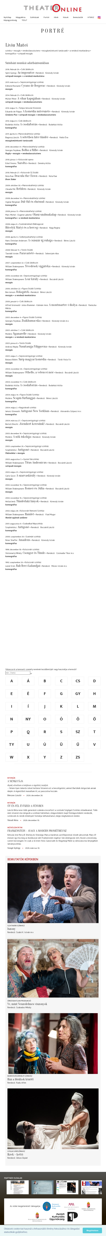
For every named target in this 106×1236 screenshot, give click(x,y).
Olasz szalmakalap (44, 214)
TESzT (24, 20)
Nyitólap (7, 17)
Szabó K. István (23, 932)
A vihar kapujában (29, 98)
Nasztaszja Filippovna (33, 346)
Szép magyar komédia (32, 359)
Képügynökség (10, 20)
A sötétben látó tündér (34, 137)
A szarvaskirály (26, 475)
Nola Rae (53, 176)
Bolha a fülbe (30, 150)
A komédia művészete (36, 111)
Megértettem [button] (92, 1230)
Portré (46, 17)
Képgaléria (20, 17)
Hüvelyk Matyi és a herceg (21, 227)
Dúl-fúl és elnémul (32, 202)
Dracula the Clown (26, 176)
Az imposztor (26, 72)
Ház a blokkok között (20, 1079)
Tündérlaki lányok (27, 501)
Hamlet (29, 514)
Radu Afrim (21, 1082)
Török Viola (63, 359)
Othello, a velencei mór (39, 372)
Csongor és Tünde (34, 553)
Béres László (69, 240)
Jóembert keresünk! (32, 424)
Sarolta (22, 163)
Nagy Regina (54, 227)
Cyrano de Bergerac (33, 85)
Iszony (11, 929)
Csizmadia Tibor (63, 553)
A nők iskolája (22, 437)
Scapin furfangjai (24, 398)
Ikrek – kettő (15, 1154)
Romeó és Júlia (34, 488)
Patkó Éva (63, 137)
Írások (65, 17)
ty (11, 744)
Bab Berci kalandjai (28, 566)
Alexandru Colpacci (69, 411)
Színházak (34, 17)
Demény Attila (44, 163)
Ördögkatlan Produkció (19, 1000)
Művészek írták (14, 827)
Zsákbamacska (31, 320)
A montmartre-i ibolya (63, 305)
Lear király (31, 279)
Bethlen (21, 189)
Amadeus (24, 540)
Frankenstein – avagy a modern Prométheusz (37, 830)
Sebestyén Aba (52, 253)
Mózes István (57, 566)
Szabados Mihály (23, 1007)
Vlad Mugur (50, 514)
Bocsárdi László (56, 279)
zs (78, 757)
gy (77, 693)
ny (28, 719)
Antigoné (23, 450)
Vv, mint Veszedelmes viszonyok (27, 1004)
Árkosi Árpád (21, 1158)
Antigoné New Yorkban (35, 411)
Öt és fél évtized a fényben (25, 806)
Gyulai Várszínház (16, 1151)
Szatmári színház (16, 925)
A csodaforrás (28, 124)
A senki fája (15, 781)
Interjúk (11, 778)
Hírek (56, 17)
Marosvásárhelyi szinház (19, 1075)
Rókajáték (22, 292)
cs (78, 681)
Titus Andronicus (36, 462)
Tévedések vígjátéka (37, 266)
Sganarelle (19, 333)
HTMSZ (91, 17)
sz (78, 731)
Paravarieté (27, 253)
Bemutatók (78, 17)
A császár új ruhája (40, 240)
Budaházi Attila (55, 124)
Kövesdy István (52, 73)
